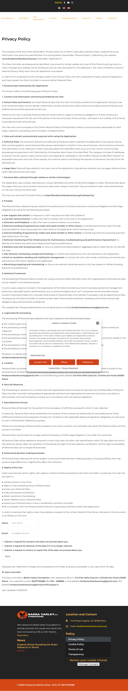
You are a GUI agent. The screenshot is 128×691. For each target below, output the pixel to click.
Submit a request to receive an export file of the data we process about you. (43, 550)
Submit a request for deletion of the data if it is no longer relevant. (38, 546)
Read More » (21, 651)
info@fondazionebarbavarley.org (92, 626)
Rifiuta (64, 362)
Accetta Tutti (40, 362)
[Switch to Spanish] (68, 8)
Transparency (76, 654)
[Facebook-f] (65, 3)
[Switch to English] (64, 8)
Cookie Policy (54, 368)
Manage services (37, 355)
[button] (97, 323)
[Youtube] (68, 3)
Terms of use (75, 649)
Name (5, 523)
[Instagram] (72, 3)
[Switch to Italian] (59, 8)
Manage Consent (88, 664)
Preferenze (87, 362)
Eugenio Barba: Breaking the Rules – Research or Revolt (38, 646)
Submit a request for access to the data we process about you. (36, 541)
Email (5, 533)
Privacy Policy (76, 639)
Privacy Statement (70, 368)
